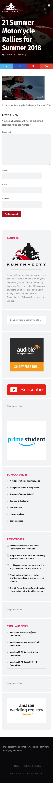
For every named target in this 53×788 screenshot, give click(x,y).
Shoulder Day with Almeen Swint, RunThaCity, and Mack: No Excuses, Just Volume (27, 578)
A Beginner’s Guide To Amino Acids (25, 481)
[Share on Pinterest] (33, 66)
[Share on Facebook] (20, 66)
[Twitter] (6, 66)
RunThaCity (10, 54)
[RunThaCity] (10, 8)
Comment (7, 132)
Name (5, 170)
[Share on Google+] (46, 66)
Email (5, 184)
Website (5, 199)
